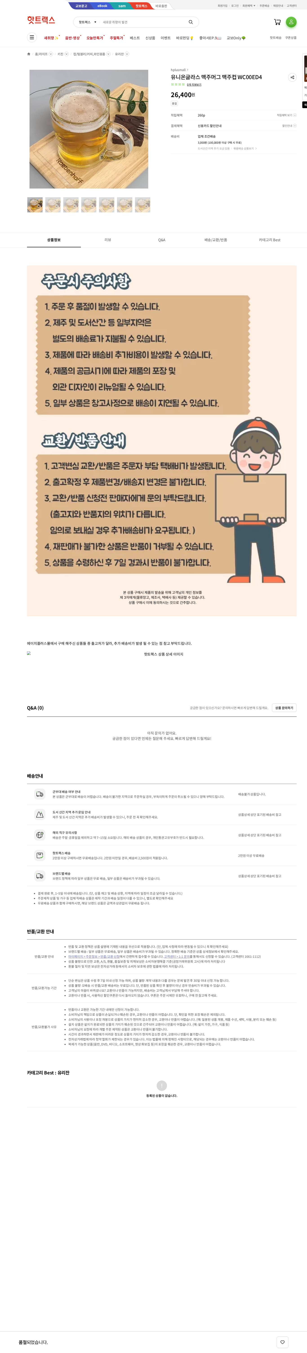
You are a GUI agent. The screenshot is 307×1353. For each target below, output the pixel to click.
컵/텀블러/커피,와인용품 (89, 54)
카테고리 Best (269, 239)
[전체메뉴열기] (32, 37)
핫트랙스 (84, 22)
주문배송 (264, 5)
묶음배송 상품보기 (244, 148)
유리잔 (119, 54)
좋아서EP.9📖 (210, 37)
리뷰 (108, 239)
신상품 (150, 37)
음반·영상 (72, 37)
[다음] (152, 131)
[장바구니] (277, 22)
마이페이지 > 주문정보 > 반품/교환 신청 (94, 956)
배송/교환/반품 (216, 239)
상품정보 (53, 239)
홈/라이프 (41, 54)
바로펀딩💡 (185, 37)
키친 (60, 54)
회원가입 (223, 5)
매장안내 (278, 5)
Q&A (162, 239)
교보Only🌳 (236, 37)
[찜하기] (282, 1342)
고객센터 (292, 5)
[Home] (29, 54)
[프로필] (291, 22)
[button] (292, 77)
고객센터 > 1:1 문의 (176, 956)
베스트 (135, 37)
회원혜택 (247, 5)
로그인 (235, 5)
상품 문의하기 (284, 708)
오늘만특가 (95, 37)
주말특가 (116, 37)
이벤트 (166, 37)
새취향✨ (51, 37)
